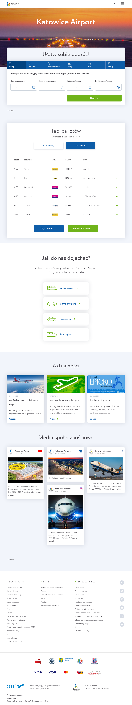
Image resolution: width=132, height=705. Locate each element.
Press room (79, 595)
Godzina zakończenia (104, 81)
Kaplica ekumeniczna (15, 642)
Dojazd (9, 613)
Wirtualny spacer (13, 624)
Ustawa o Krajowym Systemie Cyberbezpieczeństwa (27, 701)
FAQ (8, 634)
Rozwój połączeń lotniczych (52, 588)
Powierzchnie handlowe (50, 606)
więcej (11, 495)
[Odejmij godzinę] (58, 88)
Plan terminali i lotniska (16, 620)
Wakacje (111, 67)
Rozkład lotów (12, 591)
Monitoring (11, 698)
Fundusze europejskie (83, 602)
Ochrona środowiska (83, 606)
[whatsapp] (122, 624)
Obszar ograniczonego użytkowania (89, 620)
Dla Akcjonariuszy (82, 631)
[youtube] (122, 607)
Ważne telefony (13, 631)
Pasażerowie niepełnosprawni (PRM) (21, 627)
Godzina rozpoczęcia (47, 81)
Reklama (44, 598)
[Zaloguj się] (115, 4)
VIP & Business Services (16, 616)
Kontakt (78, 627)
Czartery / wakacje (14, 595)
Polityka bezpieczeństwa (84, 609)
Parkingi (11, 67)
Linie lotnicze (12, 638)
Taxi (89, 67)
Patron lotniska (81, 591)
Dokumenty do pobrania (84, 624)
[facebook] (122, 582)
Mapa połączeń (13, 602)
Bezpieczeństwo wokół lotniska (87, 613)
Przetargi (44, 602)
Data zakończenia (74, 81)
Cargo (43, 591)
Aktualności (79, 588)
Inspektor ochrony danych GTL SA (88, 616)
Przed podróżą (12, 606)
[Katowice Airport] (13, 3)
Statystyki (79, 598)
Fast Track (32, 67)
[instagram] (122, 599)
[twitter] (122, 591)
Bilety (70, 67)
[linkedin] (122, 616)
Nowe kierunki (12, 598)
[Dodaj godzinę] (58, 85)
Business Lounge (54, 67)
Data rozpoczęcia (17, 81)
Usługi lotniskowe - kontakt (52, 595)
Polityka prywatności (15, 695)
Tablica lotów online (14, 588)
